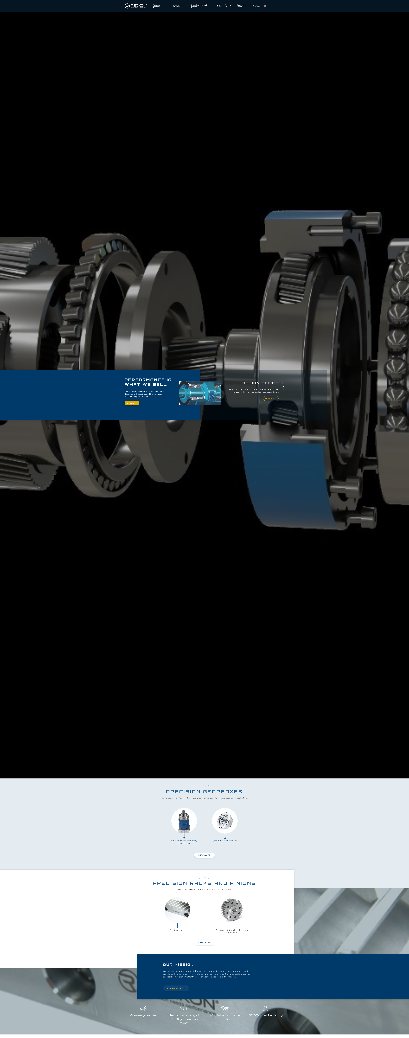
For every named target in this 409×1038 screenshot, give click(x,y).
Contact (256, 6)
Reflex (219, 6)
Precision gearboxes (157, 6)
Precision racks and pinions (199, 6)
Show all (269, 400)
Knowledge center (241, 6)
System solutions (176, 6)
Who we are (228, 6)
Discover (131, 403)
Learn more (175, 988)
